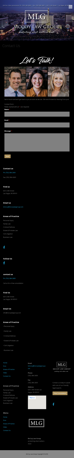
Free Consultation (60, 393)
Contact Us (7, 376)
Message (8, 131)
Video (5, 373)
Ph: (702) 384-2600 (9, 173)
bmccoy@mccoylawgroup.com (13, 207)
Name (7, 109)
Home (5, 363)
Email (7, 120)
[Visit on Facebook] (4, 248)
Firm (4, 366)
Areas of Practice (9, 369)
